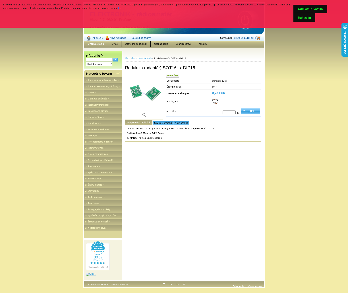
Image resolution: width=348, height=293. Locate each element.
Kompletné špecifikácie (139, 122)
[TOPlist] (91, 274)
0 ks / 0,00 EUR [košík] (245, 38)
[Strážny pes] (215, 103)
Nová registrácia (118, 38)
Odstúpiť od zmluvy (141, 38)
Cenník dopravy (183, 44)
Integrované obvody (142, 58)
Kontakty (203, 44)
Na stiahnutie (181, 123)
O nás (115, 44)
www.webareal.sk (119, 284)
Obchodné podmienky (136, 44)
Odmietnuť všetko (310, 8)
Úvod (127, 58)
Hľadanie (93, 56)
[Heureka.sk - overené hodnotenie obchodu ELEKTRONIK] (98, 269)
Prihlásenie (97, 38)
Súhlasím (304, 17)
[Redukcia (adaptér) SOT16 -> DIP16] (144, 96)
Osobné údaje (161, 44)
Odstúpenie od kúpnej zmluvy (247, 286)
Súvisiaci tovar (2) (163, 123)
